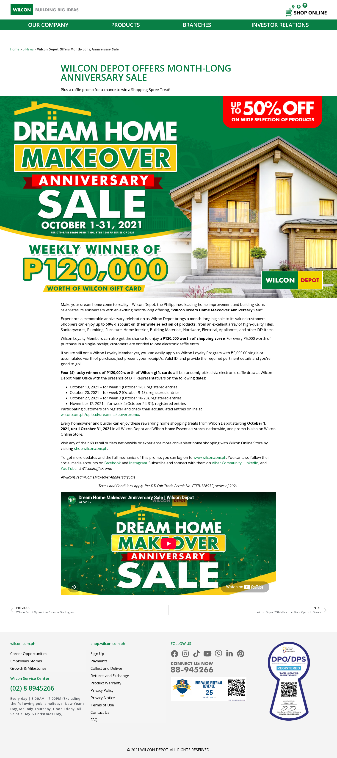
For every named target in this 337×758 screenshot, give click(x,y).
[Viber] (218, 653)
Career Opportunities (28, 653)
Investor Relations (280, 24)
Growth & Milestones (28, 668)
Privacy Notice (103, 697)
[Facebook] (174, 653)
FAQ (94, 719)
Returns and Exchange (110, 675)
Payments (99, 661)
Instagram (138, 462)
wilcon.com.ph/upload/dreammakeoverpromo (100, 414)
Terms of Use (102, 705)
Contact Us (100, 712)
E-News (28, 49)
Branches (197, 24)
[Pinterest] (240, 653)
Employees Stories (26, 661)
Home (14, 49)
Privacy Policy (102, 690)
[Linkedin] (229, 653)
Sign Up (97, 653)
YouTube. (69, 468)
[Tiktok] (196, 653)
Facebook (112, 462)
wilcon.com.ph (22, 643)
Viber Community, (227, 462)
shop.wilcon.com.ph (90, 448)
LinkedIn (250, 462)
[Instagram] (185, 653)
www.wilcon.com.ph (209, 457)
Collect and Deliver (106, 668)
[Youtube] (207, 653)
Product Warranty (106, 683)
